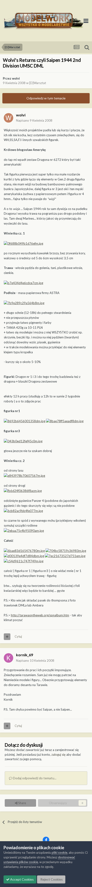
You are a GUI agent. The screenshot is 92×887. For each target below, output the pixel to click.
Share (21, 803)
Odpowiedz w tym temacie (46, 98)
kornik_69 (24, 654)
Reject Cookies (51, 879)
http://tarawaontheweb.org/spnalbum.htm (40, 615)
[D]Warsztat (37, 83)
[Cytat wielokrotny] (7, 636)
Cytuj (18, 636)
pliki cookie (59, 852)
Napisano (34, 120)
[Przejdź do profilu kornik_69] (8, 658)
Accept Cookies (21, 879)
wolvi (16, 78)
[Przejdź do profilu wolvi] (8, 118)
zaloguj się (58, 754)
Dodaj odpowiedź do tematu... (34, 778)
